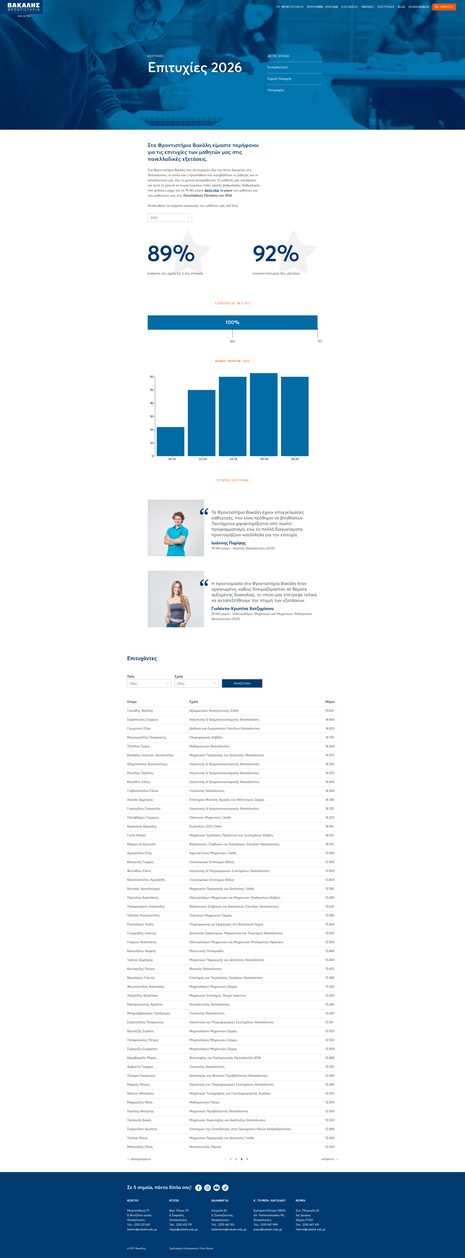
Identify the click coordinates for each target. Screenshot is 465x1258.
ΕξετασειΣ (349, 7)
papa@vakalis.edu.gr (268, 1229)
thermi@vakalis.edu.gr (311, 1229)
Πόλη (130, 676)
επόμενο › (330, 1159)
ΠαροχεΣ (367, 7)
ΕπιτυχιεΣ (386, 7)
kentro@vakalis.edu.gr (142, 1229)
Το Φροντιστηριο (289, 7)
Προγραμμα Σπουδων (322, 7)
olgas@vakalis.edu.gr (183, 1229)
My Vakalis (444, 7)
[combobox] (170, 218)
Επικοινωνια (419, 7)
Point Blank (206, 1248)
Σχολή (179, 676)
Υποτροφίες (276, 90)
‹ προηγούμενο (139, 1159)
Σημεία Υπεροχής (280, 78)
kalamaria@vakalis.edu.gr (228, 1229)
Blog (401, 7)
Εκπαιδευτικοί (278, 67)
